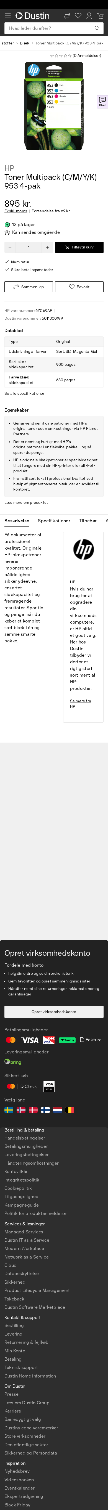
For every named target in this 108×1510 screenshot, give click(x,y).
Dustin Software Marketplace (34, 1307)
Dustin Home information (30, 1376)
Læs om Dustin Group (27, 1402)
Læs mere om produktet (26, 502)
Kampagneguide (21, 1205)
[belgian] (69, 1111)
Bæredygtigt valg (22, 1419)
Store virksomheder (25, 1436)
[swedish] (8, 1111)
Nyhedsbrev (17, 1471)
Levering (13, 1334)
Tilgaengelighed (21, 1196)
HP (9, 168)
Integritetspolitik (22, 1180)
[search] (96, 28)
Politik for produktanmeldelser (36, 1213)
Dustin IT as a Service (26, 1240)
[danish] (33, 1111)
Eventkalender (19, 1488)
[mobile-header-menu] (7, 15)
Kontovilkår (16, 1171)
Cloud (10, 1265)
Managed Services (23, 1232)
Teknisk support (21, 1367)
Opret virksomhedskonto (54, 1012)
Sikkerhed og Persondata (30, 1453)
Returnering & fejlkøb (26, 1342)
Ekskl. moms (15, 211)
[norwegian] (21, 1111)
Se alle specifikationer (24, 393)
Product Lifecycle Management (37, 1290)
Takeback (14, 1299)
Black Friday (17, 1505)
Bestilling (14, 1325)
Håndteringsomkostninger (31, 1163)
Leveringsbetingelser (26, 1154)
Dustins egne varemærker (31, 1427)
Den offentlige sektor (26, 1444)
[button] (67, 15)
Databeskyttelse (21, 1273)
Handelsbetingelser (24, 1138)
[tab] (19, 521)
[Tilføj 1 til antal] (47, 247)
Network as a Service (26, 1257)
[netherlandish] (57, 1111)
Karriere (12, 1411)
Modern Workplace (24, 1248)
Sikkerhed (14, 1282)
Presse (11, 1394)
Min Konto (14, 1350)
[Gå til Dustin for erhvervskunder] (34, 15)
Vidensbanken (19, 1479)
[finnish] (45, 1111)
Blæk (24, 43)
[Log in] (89, 15)
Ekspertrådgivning (23, 1496)
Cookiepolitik (18, 1188)
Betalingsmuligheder (26, 1146)
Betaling (13, 1359)
